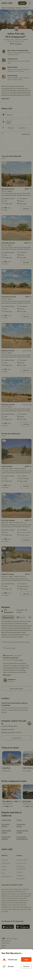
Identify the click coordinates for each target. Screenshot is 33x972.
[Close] (16, 486)
